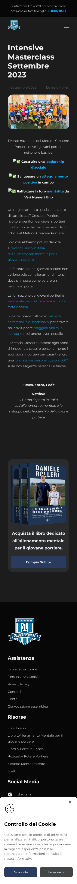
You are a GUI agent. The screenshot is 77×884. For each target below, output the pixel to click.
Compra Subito (38, 562)
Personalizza (56, 872)
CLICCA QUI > (57, 11)
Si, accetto (21, 872)
